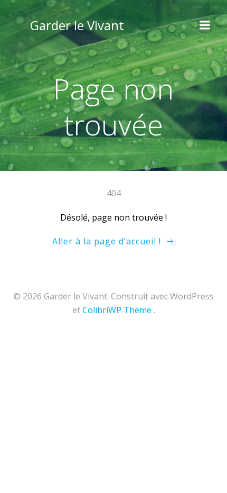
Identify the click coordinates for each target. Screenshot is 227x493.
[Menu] (205, 25)
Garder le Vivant (77, 25)
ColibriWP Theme (117, 310)
